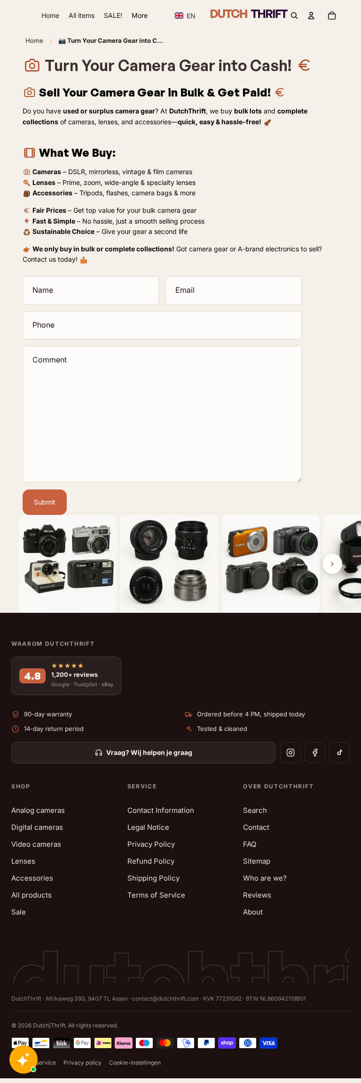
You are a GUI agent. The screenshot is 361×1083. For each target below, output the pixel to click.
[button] (185, 16)
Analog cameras (38, 810)
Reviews (257, 894)
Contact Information (160, 810)
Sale (18, 911)
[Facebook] (315, 752)
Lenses (23, 861)
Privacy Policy (151, 844)
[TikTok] (339, 752)
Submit (44, 502)
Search (255, 810)
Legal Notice (148, 827)
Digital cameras (37, 827)
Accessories (32, 878)
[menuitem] (140, 15)
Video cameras (36, 844)
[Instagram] (290, 752)
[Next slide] (332, 564)
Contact (256, 827)
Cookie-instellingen (135, 1062)
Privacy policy (82, 1062)
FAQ (249, 844)
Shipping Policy (153, 878)
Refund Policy (150, 861)
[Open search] (294, 15)
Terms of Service (156, 894)
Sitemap (256, 861)
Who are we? (265, 878)
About (253, 911)
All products (31, 894)
